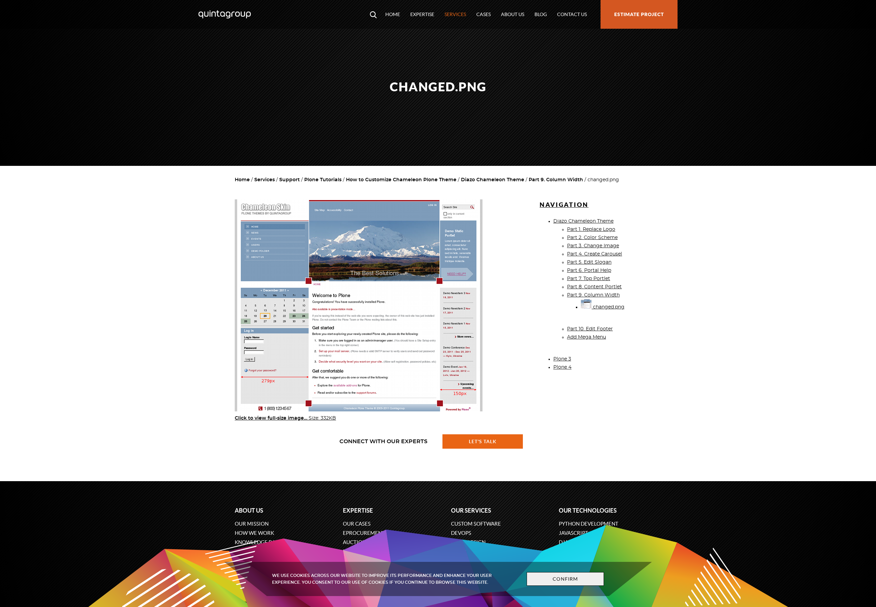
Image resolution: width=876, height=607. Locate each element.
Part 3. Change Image (593, 245)
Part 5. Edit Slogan (589, 262)
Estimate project (639, 14)
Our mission (252, 524)
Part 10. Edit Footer (590, 329)
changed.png (608, 307)
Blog (540, 14)
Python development (588, 524)
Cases (483, 14)
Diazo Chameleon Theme (492, 179)
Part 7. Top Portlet (588, 278)
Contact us (572, 14)
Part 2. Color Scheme (592, 237)
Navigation (564, 204)
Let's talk (483, 441)
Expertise (422, 14)
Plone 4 (562, 367)
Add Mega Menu (586, 337)
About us (512, 14)
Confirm (565, 579)
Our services (471, 510)
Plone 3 (562, 359)
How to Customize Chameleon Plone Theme (401, 179)
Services (455, 14)
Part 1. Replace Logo (591, 229)
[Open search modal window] (373, 14)
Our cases (357, 524)
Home (392, 14)
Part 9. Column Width (556, 179)
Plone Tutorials (323, 179)
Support (289, 179)
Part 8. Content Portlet (594, 287)
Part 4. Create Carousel (594, 254)
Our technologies (588, 510)
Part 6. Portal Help (589, 270)
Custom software (476, 524)
